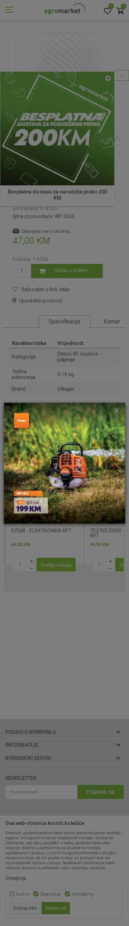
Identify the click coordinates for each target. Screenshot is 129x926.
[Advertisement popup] (64, 462)
